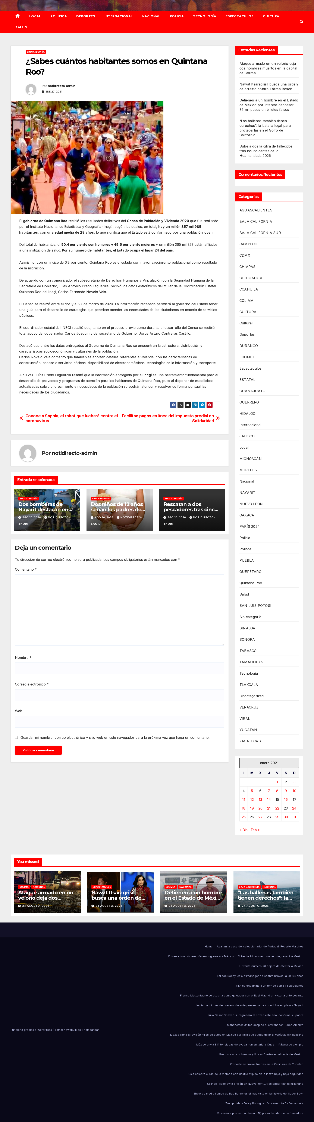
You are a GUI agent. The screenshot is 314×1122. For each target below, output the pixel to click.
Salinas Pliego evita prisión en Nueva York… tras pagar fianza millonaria (255, 1083)
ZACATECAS (250, 741)
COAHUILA (248, 289)
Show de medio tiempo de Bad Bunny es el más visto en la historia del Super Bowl (248, 1093)
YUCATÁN (248, 730)
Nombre (23, 657)
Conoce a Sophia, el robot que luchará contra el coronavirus (71, 418)
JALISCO (247, 436)
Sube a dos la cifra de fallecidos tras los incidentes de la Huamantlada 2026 (266, 151)
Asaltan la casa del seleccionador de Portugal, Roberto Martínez (260, 946)
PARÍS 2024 (249, 526)
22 (277, 808)
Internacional (118, 16)
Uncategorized (251, 696)
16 (286, 799)
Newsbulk (70, 1029)
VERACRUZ (249, 707)
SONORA (247, 639)
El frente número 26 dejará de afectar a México (271, 966)
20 (260, 808)
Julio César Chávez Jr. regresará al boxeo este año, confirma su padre (255, 1015)
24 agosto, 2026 (35, 905)
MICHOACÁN (250, 459)
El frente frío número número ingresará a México (201, 956)
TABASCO (248, 651)
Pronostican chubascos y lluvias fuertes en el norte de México (261, 1054)
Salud (21, 27)
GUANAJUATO (252, 391)
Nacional (151, 16)
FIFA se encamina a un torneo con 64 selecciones (269, 985)
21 (269, 808)
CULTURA (247, 312)
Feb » (255, 830)
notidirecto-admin (61, 86)
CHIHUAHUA (250, 278)
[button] (301, 22)
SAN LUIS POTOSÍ (255, 605)
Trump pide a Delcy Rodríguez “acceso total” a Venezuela (264, 1103)
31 (294, 817)
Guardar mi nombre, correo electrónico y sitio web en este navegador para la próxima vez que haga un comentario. (115, 737)
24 (294, 808)
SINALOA (247, 628)
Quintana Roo (250, 583)
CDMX (244, 255)
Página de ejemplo (291, 1044)
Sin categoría (36, 52)
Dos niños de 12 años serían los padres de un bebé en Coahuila (117, 509)
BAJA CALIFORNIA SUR (260, 233)
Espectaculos (240, 16)
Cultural (272, 16)
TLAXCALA (248, 684)
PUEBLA (246, 560)
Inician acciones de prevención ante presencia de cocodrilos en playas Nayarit (250, 1005)
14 (269, 799)
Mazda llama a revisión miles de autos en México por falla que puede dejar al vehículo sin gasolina (236, 1034)
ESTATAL (247, 379)
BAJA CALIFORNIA (255, 221)
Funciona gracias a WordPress (32, 1029)
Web (18, 711)
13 (260, 799)
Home (209, 946)
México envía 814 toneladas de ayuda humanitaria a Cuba (235, 1044)
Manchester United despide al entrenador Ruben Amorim (265, 1025)
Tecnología (204, 16)
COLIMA (246, 300)
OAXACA (246, 515)
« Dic (243, 830)
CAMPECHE (249, 244)
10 (294, 791)
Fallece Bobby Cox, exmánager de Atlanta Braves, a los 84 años (260, 975)
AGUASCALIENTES (255, 210)
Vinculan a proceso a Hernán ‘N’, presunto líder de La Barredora (260, 1113)
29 (277, 817)
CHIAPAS (247, 267)
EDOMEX (247, 357)
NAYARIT (247, 492)
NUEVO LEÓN (251, 504)
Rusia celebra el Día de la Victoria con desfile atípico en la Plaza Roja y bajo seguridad (245, 1074)
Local (35, 16)
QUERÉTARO (250, 572)
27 (260, 817)
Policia (177, 16)
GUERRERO (249, 402)
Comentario (26, 569)
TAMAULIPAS (251, 662)
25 (244, 817)
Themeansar (90, 1029)
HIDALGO (247, 413)
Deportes (85, 16)
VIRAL (244, 718)
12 (252, 799)
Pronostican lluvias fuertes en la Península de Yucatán (266, 1064)
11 (243, 799)
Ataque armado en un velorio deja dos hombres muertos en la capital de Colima (268, 68)
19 (252, 808)
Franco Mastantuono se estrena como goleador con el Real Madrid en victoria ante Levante (241, 995)
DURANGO (248, 346)
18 (243, 808)
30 (286, 817)
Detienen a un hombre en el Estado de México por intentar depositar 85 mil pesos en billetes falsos (268, 105)
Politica (58, 16)
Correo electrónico (32, 684)
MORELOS (248, 470)
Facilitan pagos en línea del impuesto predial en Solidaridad (168, 418)
